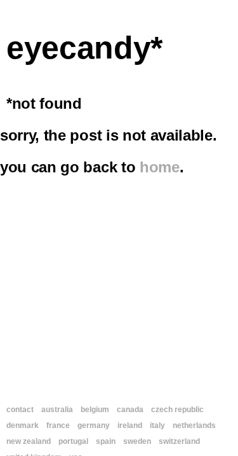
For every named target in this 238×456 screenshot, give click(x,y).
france (58, 425)
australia (57, 409)
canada (130, 409)
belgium (95, 409)
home (160, 167)
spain (106, 441)
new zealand (28, 441)
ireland (129, 425)
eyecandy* (84, 48)
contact (20, 409)
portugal (73, 441)
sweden (137, 441)
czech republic (177, 409)
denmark (22, 425)
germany (93, 425)
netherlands (194, 425)
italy (157, 425)
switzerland (179, 441)
